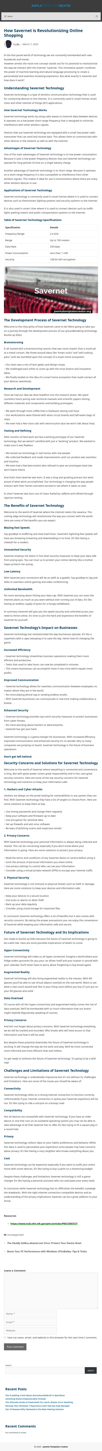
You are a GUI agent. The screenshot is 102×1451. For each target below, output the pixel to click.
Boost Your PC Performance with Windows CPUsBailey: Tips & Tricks (47, 1251)
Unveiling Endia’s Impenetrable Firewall (25, 1398)
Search (8, 1365)
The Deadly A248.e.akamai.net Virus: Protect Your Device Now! (44, 1243)
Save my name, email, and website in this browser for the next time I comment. (52, 1337)
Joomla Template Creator (55, 1446)
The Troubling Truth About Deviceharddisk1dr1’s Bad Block (35, 1395)
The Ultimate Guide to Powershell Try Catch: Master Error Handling (39, 1402)
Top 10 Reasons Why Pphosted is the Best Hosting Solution (34, 1409)
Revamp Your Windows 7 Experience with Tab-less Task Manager (37, 1405)
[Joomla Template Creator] (51, 5)
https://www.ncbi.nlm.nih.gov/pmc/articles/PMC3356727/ (44, 1223)
